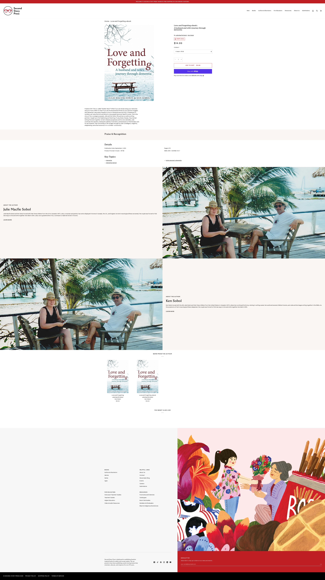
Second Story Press (12, 576)
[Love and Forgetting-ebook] (147, 376)
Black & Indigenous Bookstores (149, 506)
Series (106, 478)
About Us (142, 472)
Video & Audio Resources (112, 503)
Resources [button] (143, 492)
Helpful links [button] (145, 469)
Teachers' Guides (110, 497)
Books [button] (107, 469)
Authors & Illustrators (111, 472)
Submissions (143, 486)
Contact (142, 475)
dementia (109, 160)
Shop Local (180, 38)
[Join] (319, 564)
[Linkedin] (167, 562)
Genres (107, 475)
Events (142, 480)
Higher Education (110, 500)
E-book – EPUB (180, 51)
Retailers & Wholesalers (146, 503)
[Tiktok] (157, 562)
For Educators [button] (110, 492)
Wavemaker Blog (145, 478)
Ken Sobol (191, 35)
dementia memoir (111, 162)
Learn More (7, 220)
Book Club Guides (145, 500)
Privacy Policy (30, 576)
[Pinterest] (161, 562)
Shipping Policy (44, 576)
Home (107, 21)
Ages (106, 480)
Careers (142, 483)
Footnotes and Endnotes (147, 494)
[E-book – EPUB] (147, 376)
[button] (254, 10)
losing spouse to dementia (174, 160)
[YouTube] (170, 562)
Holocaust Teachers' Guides (113, 494)
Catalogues (143, 497)
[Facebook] (154, 562)
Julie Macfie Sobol (181, 35)
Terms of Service (58, 576)
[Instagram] (164, 562)
